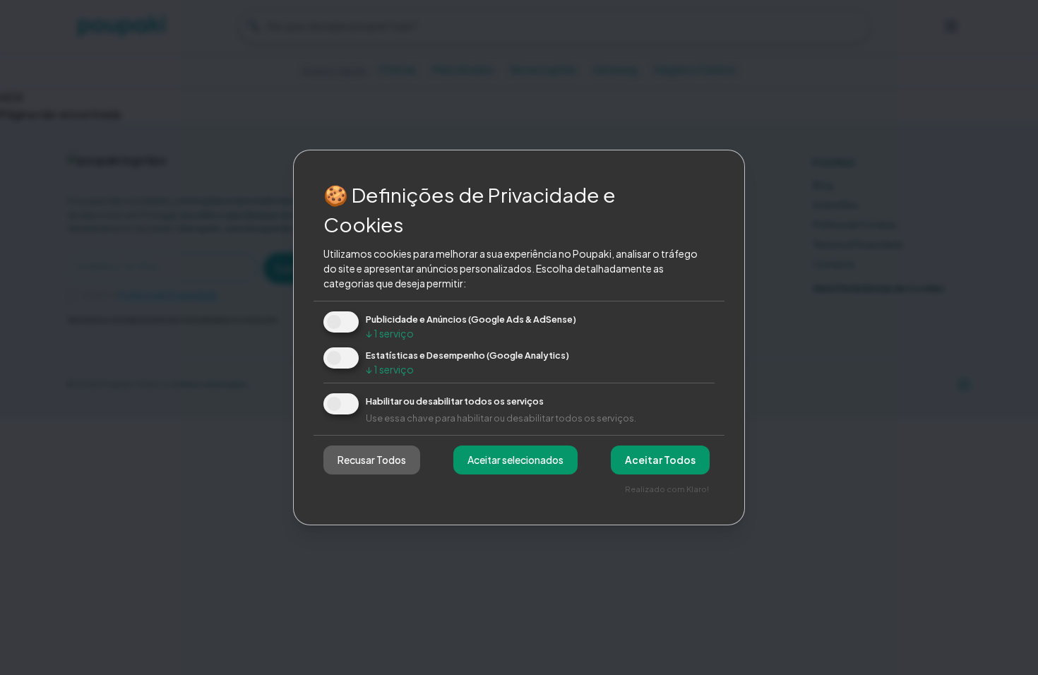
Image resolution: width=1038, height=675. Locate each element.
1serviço (390, 333)
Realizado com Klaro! (667, 489)
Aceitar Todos (660, 459)
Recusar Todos (372, 459)
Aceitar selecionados (515, 459)
